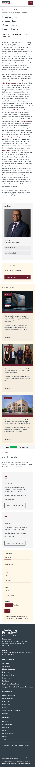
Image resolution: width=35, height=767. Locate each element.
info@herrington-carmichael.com (15, 495)
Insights (9, 10)
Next (7, 611)
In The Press (16, 10)
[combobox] (9, 605)
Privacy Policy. (23, 618)
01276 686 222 (9, 499)
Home (4, 10)
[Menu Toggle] (30, 3)
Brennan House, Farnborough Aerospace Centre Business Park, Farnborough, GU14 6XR (15, 489)
